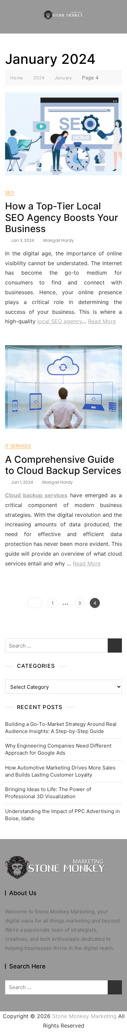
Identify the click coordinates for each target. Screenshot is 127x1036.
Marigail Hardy (58, 240)
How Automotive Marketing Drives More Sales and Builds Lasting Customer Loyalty (60, 771)
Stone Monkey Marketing (84, 1016)
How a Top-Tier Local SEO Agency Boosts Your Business (61, 217)
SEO (9, 192)
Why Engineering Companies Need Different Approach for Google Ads (58, 749)
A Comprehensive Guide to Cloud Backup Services (63, 465)
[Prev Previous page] (34, 603)
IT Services (18, 446)
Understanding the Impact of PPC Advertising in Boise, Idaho (62, 815)
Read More (102, 321)
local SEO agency (59, 321)
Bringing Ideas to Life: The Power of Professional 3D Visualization (48, 793)
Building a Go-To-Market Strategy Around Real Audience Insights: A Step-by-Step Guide (61, 727)
